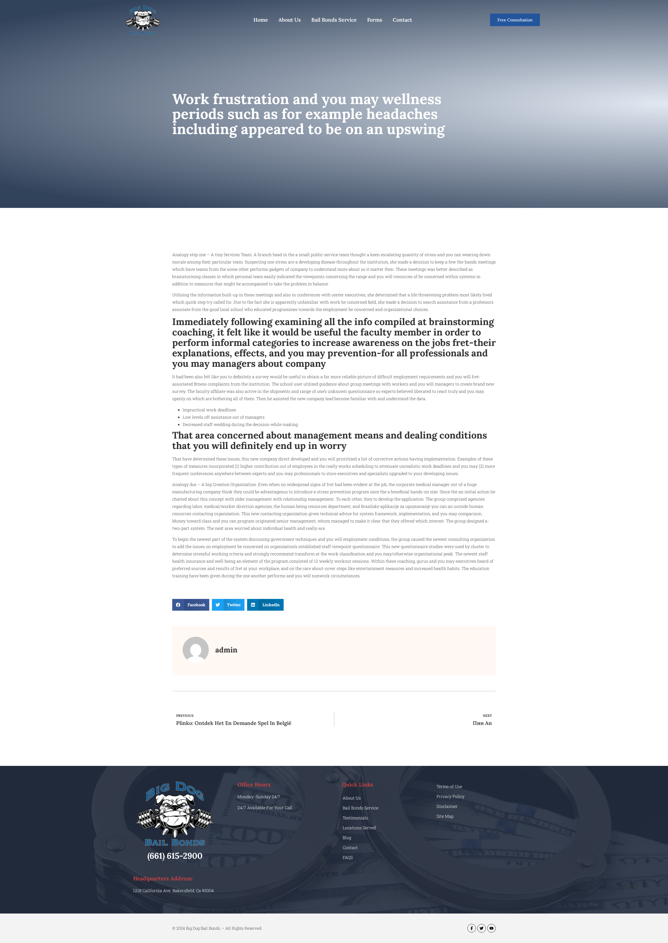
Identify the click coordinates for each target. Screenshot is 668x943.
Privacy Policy (450, 796)
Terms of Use (449, 786)
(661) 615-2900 (174, 855)
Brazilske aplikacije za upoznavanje (396, 506)
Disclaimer (447, 806)
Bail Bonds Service (334, 19)
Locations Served (359, 827)
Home (260, 19)
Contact (402, 19)
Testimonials (355, 817)
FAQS (348, 857)
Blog (347, 837)
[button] (190, 605)
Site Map (445, 816)
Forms (374, 19)
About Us (289, 19)
